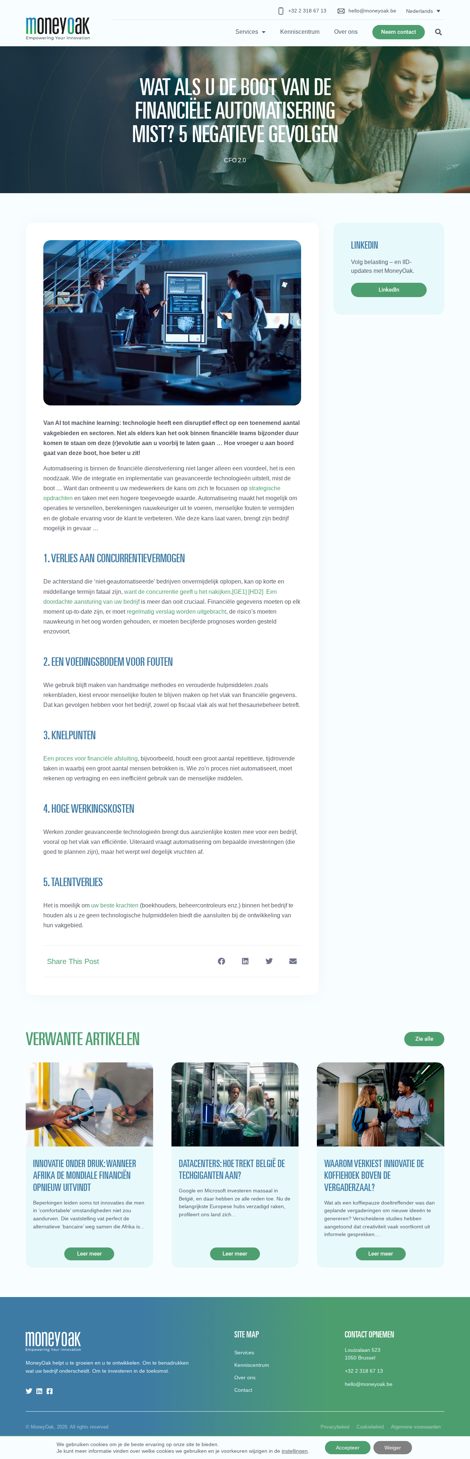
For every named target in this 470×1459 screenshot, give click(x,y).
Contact (243, 1390)
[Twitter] (29, 1391)
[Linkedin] (39, 1391)
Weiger (392, 1448)
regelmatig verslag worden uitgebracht (176, 611)
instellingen (295, 1451)
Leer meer (89, 1254)
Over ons (346, 32)
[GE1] (239, 592)
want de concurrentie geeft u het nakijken (177, 592)
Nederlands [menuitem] (419, 11)
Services (246, 32)
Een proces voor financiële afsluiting (90, 758)
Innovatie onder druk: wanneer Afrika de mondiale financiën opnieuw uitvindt (84, 1175)
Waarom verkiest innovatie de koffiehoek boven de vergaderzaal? (374, 1175)
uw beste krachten (114, 905)
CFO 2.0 (235, 160)
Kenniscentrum (299, 32)
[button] (438, 32)
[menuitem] (423, 11)
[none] (423, 11)
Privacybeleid (335, 1427)
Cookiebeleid (370, 1427)
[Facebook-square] (49, 1391)
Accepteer (347, 1448)
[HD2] (255, 592)
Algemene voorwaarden (416, 1427)
